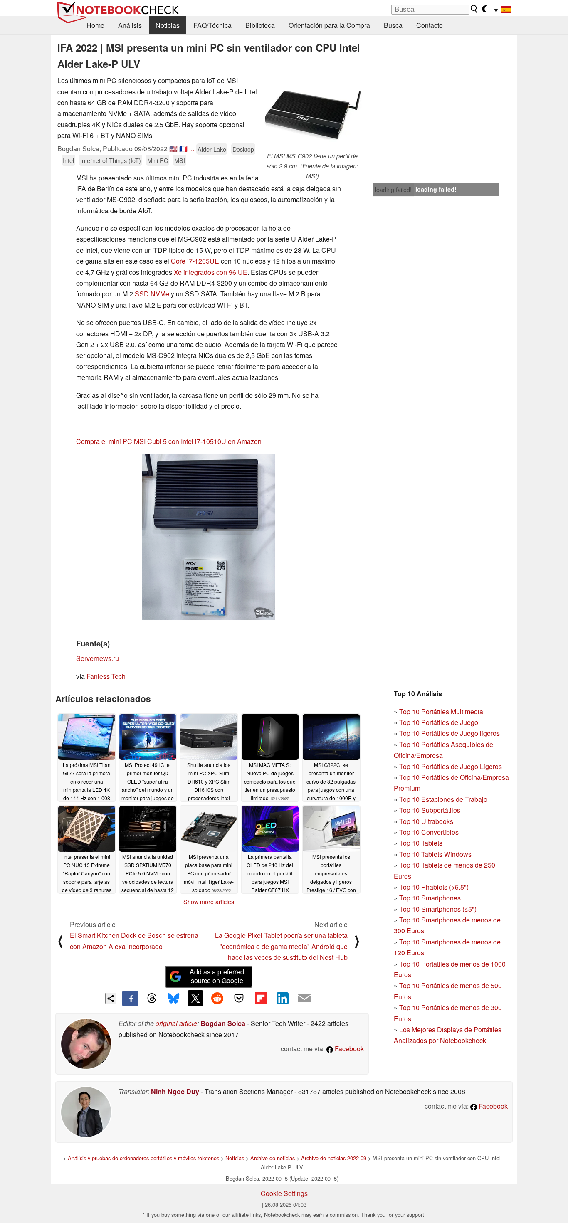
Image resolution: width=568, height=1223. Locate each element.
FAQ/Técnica (212, 25)
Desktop (243, 149)
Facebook (348, 1048)
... (191, 148)
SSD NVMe (152, 293)
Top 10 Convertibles (429, 832)
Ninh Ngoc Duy (175, 1091)
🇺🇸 (173, 148)
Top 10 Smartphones (430, 897)
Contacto (429, 25)
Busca (393, 25)
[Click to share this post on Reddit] (217, 998)
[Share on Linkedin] (282, 998)
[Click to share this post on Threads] (152, 998)
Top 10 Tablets (420, 843)
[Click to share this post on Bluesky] (173, 998)
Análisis (130, 25)
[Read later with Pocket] (239, 998)
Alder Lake (212, 149)
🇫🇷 (183, 148)
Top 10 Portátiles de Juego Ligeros (450, 766)
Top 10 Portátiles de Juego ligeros (449, 733)
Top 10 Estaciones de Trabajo (443, 799)
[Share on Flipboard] (261, 998)
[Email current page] (304, 998)
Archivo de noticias (272, 1158)
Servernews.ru (97, 658)
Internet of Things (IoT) (110, 160)
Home (95, 25)
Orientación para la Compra (329, 25)
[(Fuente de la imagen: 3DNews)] (208, 537)
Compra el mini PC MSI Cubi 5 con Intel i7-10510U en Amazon (169, 441)
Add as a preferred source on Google (217, 976)
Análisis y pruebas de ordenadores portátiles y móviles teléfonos (143, 1158)
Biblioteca (260, 25)
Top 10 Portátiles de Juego (438, 722)
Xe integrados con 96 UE (210, 272)
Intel (68, 160)
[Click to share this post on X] (195, 998)
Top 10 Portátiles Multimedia (441, 711)
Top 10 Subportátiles (429, 810)
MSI (179, 160)
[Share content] (110, 998)
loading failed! (393, 189)
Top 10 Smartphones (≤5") (438, 909)
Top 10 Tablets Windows (435, 854)
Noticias (168, 25)
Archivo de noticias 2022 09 (333, 1158)
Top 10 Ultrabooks (426, 821)
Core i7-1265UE (195, 261)
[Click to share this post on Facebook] (130, 998)
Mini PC (157, 160)
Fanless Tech (106, 676)
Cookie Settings (284, 1193)
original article (176, 1023)
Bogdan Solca (222, 1023)
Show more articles (208, 902)
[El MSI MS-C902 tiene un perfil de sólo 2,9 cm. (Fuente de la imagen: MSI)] (312, 113)
